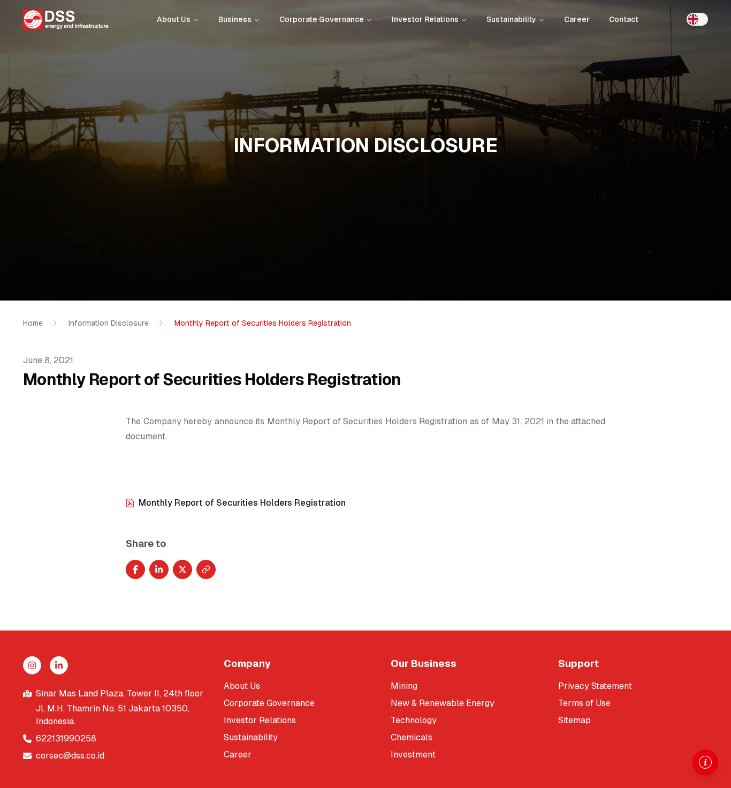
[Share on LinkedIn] (159, 569)
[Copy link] (206, 569)
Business (235, 19)
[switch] (697, 19)
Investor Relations (425, 19)
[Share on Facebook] (135, 569)
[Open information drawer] (705, 762)
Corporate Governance (321, 19)
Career (577, 19)
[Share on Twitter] (182, 569)
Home (33, 323)
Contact (623, 19)
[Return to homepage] (66, 19)
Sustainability (511, 19)
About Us (174, 19)
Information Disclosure (108, 323)
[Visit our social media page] (32, 665)
